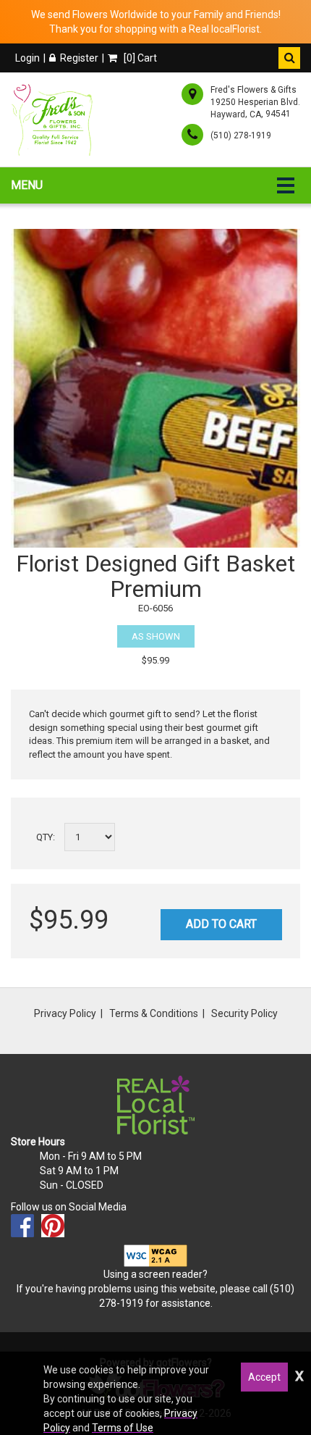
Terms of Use (122, 1428)
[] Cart (139, 58)
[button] (289, 58)
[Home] (54, 119)
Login (27, 58)
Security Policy (244, 1013)
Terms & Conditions (153, 1013)
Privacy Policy (65, 1013)
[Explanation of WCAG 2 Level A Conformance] (155, 1254)
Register (79, 58)
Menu (27, 185)
